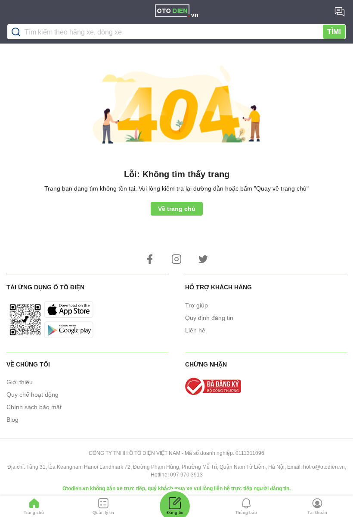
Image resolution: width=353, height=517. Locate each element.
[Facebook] (150, 259)
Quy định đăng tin (209, 317)
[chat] (340, 12)
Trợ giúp (196, 305)
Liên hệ (195, 330)
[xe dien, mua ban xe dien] (176, 12)
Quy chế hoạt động (32, 394)
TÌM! (334, 31)
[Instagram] (176, 259)
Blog (12, 419)
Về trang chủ (176, 208)
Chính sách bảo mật (34, 407)
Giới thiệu (19, 382)
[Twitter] (203, 259)
